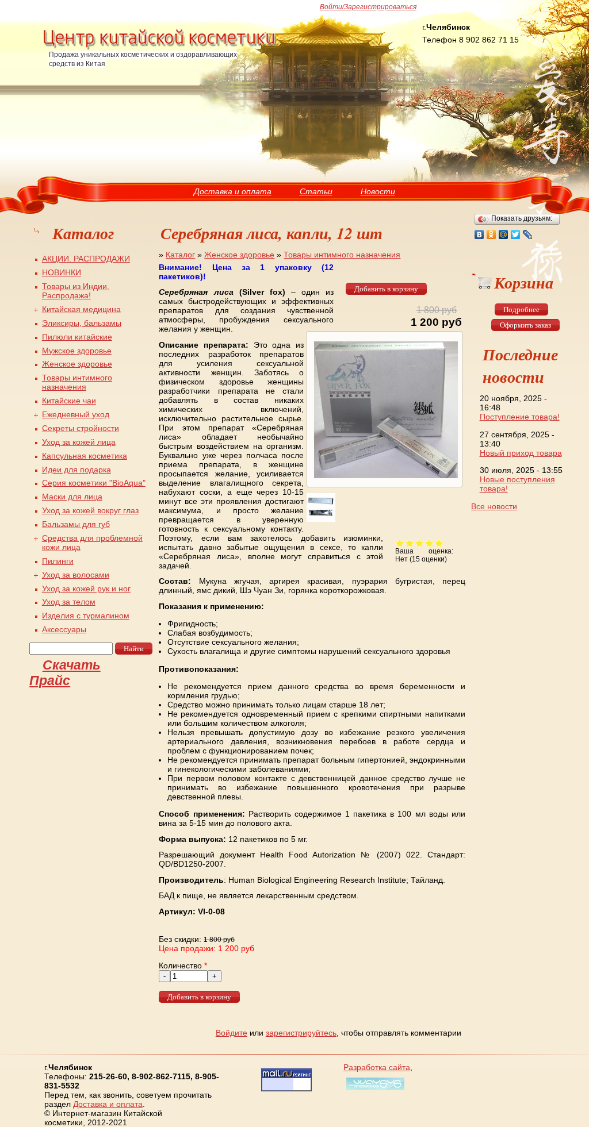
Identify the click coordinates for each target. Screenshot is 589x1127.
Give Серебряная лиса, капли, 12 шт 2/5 (410, 543)
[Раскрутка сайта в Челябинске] (373, 1090)
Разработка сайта (376, 1067)
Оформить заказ (525, 325)
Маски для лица (72, 496)
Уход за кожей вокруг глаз (90, 510)
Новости (378, 191)
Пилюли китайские (77, 336)
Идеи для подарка (76, 469)
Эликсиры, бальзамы (81, 323)
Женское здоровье (239, 254)
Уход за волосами (75, 574)
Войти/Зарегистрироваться (368, 7)
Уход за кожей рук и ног (86, 588)
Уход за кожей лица (79, 442)
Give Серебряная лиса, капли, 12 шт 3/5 (419, 543)
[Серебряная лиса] (384, 478)
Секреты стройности (80, 428)
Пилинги (58, 561)
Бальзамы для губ (76, 524)
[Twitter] (516, 234)
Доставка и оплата (232, 191)
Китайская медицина (81, 309)
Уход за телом (68, 601)
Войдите (231, 1032)
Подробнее (521, 309)
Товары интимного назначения (342, 254)
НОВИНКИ (61, 272)
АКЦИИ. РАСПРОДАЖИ (86, 258)
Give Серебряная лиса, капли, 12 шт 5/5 (439, 543)
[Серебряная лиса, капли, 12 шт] (319, 521)
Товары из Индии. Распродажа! (75, 291)
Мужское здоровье (77, 350)
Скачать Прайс (65, 672)
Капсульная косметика (84, 455)
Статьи (316, 191)
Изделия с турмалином (85, 615)
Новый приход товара (521, 452)
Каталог (180, 254)
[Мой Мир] (504, 234)
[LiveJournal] (528, 234)
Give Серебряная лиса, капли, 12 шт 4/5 (429, 543)
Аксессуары (64, 629)
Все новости (494, 506)
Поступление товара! (520, 416)
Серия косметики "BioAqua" (94, 482)
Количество (183, 965)
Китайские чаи (69, 400)
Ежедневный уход (75, 414)
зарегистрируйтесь (301, 1032)
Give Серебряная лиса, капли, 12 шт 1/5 (400, 543)
